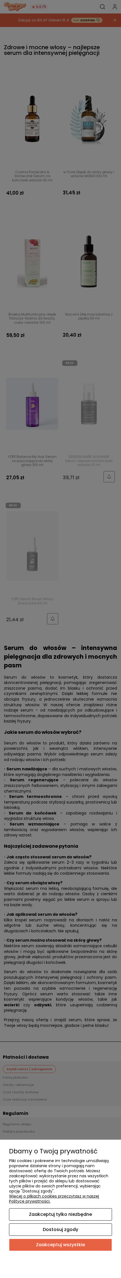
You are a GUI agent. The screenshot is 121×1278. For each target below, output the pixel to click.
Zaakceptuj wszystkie (60, 1244)
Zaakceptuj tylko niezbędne (60, 1214)
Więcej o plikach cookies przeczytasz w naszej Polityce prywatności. (54, 1198)
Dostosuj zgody (60, 1229)
